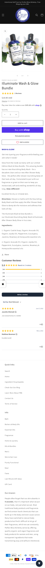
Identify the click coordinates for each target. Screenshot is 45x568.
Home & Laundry (11, 441)
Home (7, 376)
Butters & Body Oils (12, 424)
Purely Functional (12, 462)
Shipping (4, 101)
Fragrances (9, 435)
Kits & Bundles (10, 446)
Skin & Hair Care (11, 457)
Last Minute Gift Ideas (13, 479)
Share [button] (7, 254)
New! (7, 468)
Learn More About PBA (13, 393)
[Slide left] (17, 75)
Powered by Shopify (30, 563)
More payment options (22, 136)
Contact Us (9, 398)
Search (7, 371)
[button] (3, 15)
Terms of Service (11, 404)
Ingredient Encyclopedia (14, 382)
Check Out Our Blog (12, 387)
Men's (7, 451)
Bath (6, 419)
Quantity (5, 110)
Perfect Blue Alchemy (19, 563)
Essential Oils (10, 430)
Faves (7, 473)
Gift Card (8, 484)
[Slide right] (27, 75)
